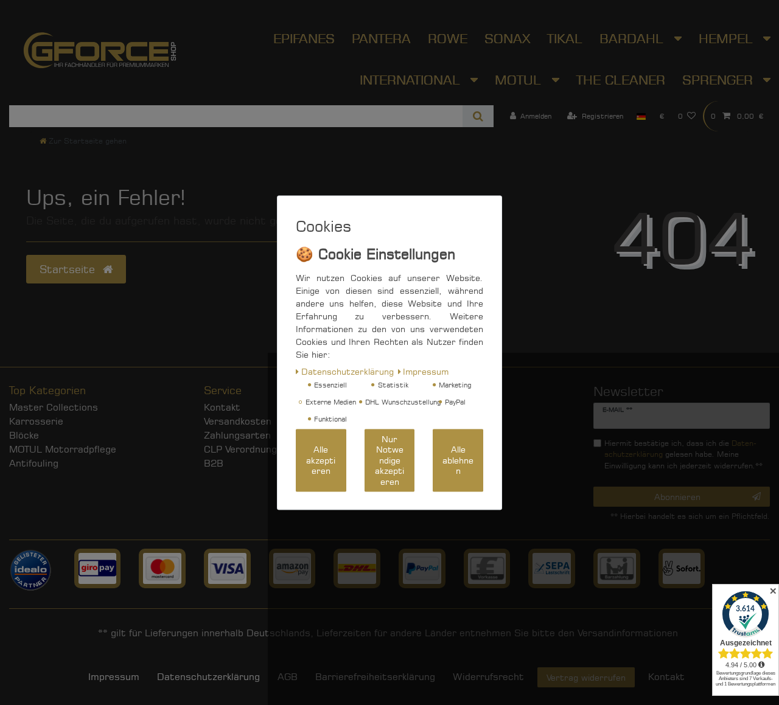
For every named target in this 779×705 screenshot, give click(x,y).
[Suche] (478, 116)
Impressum (113, 676)
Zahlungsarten (237, 435)
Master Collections (53, 407)
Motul (520, 80)
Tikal (564, 38)
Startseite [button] (69, 269)
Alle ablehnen (457, 460)
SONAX (507, 38)
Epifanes (304, 38)
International (412, 80)
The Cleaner (620, 80)
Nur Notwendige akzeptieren (389, 460)
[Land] (641, 116)
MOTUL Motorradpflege (62, 449)
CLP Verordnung (240, 449)
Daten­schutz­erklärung (208, 676)
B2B (213, 463)
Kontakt (222, 407)
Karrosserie (36, 421)
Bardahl (633, 38)
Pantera (381, 38)
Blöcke (24, 435)
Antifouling (33, 463)
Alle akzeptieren (320, 460)
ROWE (447, 38)
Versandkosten (237, 421)
